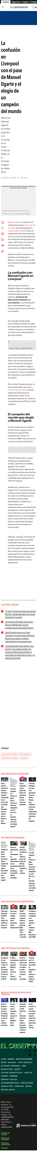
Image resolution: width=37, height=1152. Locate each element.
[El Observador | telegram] (30, 1055)
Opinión (4, 1076)
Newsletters (7, 1086)
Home (3, 1059)
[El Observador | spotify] (35, 1051)
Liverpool (14, 279)
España (28, 1086)
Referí (4, 1062)
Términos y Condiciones (5, 1143)
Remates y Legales (9, 1079)
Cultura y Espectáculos (11, 1073)
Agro (24, 1066)
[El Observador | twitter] (22, 1047)
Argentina (19, 1086)
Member (10, 1059)
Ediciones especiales (10, 1083)
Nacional (12, 1062)
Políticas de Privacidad (5, 1138)
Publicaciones (27, 1083)
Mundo (18, 1069)
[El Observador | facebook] (26, 1047)
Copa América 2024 (16, 231)
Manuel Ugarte (14, 222)
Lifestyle (28, 1073)
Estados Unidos (8, 1090)
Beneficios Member (24, 1059)
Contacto (4, 1148)
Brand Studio (7, 1069)
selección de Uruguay (10, 758)
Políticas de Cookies (5, 1133)
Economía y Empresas (10, 1066)
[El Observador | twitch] (35, 1055)
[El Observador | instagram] (31, 1047)
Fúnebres (13, 1076)
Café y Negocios (25, 1062)
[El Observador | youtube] (35, 1047)
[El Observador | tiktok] (25, 1051)
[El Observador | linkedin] (30, 1051)
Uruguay (6, 2)
